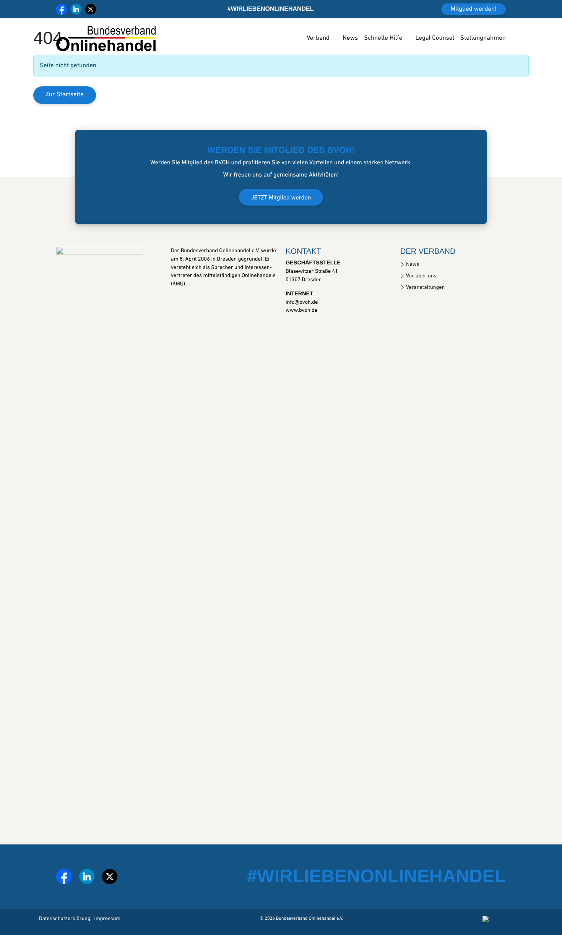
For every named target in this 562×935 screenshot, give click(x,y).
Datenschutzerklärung (64, 919)
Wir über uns (421, 276)
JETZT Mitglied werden (281, 198)
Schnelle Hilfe (383, 38)
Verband (318, 38)
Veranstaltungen (425, 287)
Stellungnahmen (483, 38)
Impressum (107, 919)
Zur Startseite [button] (64, 95)
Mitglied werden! (473, 9)
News (350, 38)
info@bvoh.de (302, 302)
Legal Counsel (434, 38)
